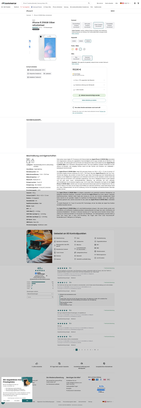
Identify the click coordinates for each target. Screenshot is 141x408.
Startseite (28, 15)
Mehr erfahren (75, 33)
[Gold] (72, 49)
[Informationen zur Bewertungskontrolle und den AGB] (46, 275)
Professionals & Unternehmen (73, 390)
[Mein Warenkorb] (138, 3)
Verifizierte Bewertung (109, 282)
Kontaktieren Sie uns (71, 380)
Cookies (59, 401)
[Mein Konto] (135, 3)
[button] (125, 3)
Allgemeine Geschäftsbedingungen (45, 401)
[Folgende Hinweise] (98, 350)
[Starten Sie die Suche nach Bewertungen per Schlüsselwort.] (52, 297)
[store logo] (9, 3)
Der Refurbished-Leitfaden (52, 384)
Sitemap (90, 401)
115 (95, 349)
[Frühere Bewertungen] (74, 349)
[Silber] (80, 49)
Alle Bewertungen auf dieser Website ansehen (40, 279)
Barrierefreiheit (82, 401)
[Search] (89, 3)
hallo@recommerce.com (76, 382)
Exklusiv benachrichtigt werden (90, 95)
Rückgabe (68, 388)
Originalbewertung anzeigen (63, 277)
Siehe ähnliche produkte (89, 100)
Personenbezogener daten (69, 401)
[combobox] (54, 3)
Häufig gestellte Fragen (72, 386)
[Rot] (76, 49)
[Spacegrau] (84, 49)
